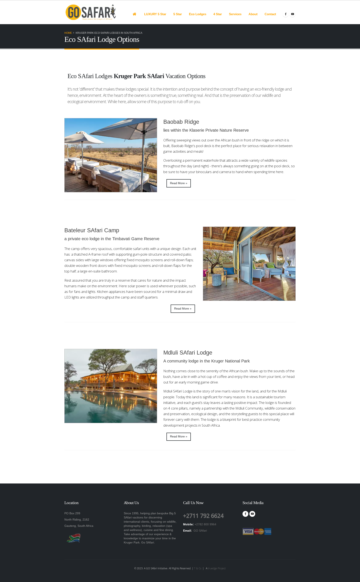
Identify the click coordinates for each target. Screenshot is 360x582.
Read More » (178, 183)
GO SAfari (200, 530)
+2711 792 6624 (203, 516)
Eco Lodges (197, 14)
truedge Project (217, 568)
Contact (270, 14)
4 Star (217, 14)
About (253, 14)
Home (68, 32)
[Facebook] (286, 14)
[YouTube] (292, 14)
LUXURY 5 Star (155, 14)
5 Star (177, 14)
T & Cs (197, 568)
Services (235, 14)
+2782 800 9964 (205, 524)
